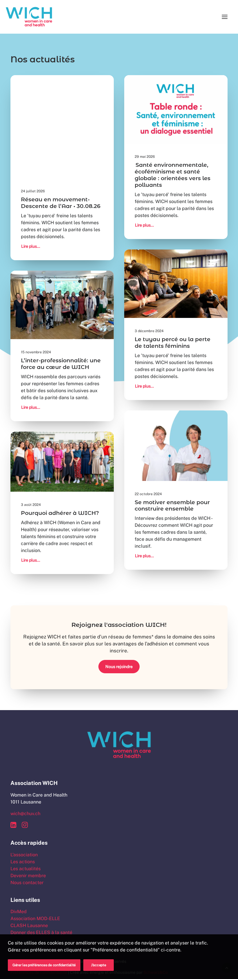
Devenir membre (28, 875)
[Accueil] (119, 745)
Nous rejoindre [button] (119, 666)
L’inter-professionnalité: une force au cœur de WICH (61, 363)
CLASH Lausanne (29, 925)
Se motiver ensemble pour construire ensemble (172, 505)
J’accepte (98, 965)
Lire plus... (30, 246)
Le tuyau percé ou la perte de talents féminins (172, 342)
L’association (24, 854)
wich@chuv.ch (25, 813)
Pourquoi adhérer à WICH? (60, 513)
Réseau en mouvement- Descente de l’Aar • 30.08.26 (60, 202)
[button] (224, 17)
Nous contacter (27, 882)
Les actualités (25, 868)
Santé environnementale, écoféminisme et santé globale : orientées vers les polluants (172, 175)
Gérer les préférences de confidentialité (44, 965)
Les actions (22, 861)
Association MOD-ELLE (35, 918)
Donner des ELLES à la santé (41, 932)
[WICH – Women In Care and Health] (29, 17)
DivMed (18, 911)
